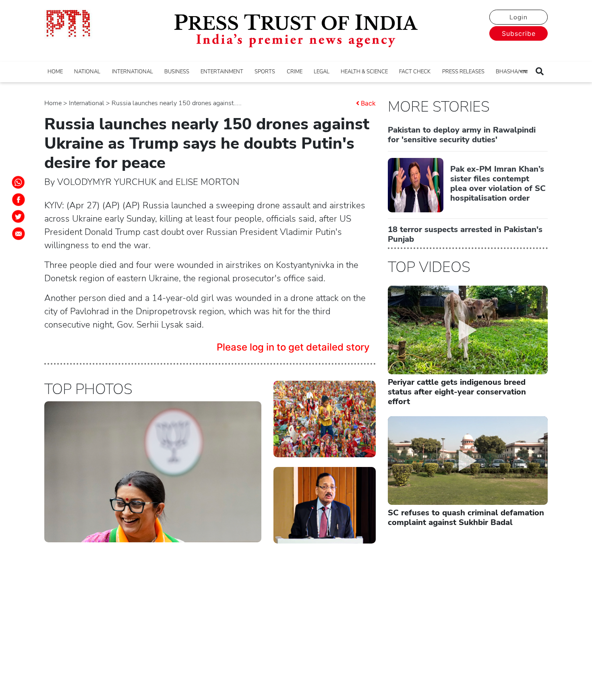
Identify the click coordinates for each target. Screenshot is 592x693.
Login (518, 17)
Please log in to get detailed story (293, 347)
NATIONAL (87, 71)
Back (368, 103)
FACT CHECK (415, 71)
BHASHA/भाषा (512, 71)
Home (53, 103)
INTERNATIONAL (132, 71)
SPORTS (265, 71)
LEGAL (321, 71)
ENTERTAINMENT (222, 71)
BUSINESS (176, 71)
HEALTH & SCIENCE (364, 71)
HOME (55, 71)
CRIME (294, 71)
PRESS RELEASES (463, 71)
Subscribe (519, 33)
